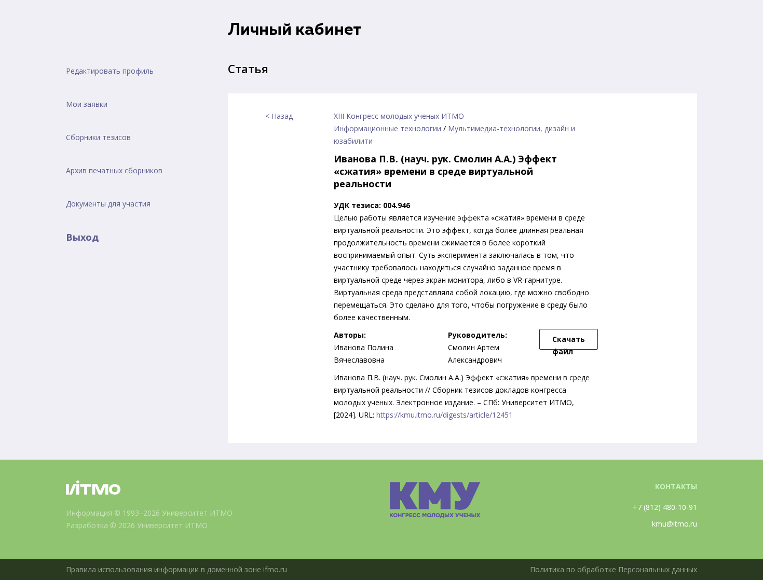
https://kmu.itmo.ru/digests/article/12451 (444, 415)
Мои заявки (86, 104)
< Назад (279, 116)
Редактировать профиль (110, 71)
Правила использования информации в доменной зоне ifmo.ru (176, 569)
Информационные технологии (387, 128)
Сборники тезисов (98, 137)
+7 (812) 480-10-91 (665, 507)
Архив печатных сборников (114, 170)
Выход (82, 237)
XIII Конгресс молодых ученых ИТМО (399, 116)
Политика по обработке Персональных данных (613, 569)
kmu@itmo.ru (674, 524)
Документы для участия (108, 204)
